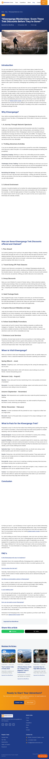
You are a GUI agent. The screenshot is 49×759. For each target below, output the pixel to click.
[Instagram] (6, 724)
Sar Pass (4, 739)
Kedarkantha (5, 742)
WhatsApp (13, 631)
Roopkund (4, 747)
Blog (34, 2)
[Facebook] (3, 724)
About (29, 2)
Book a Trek (44, 2)
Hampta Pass (5, 737)
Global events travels (15, 100)
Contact (39, 2)
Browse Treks (19, 702)
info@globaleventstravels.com (35, 742)
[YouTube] (13, 724)
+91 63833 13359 (32, 740)
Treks (16, 2)
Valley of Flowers (6, 744)
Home (11, 2)
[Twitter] (10, 724)
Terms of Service (43, 754)
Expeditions (23, 2)
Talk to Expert (30, 702)
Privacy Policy (36, 754)
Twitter (37, 631)
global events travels (34, 531)
